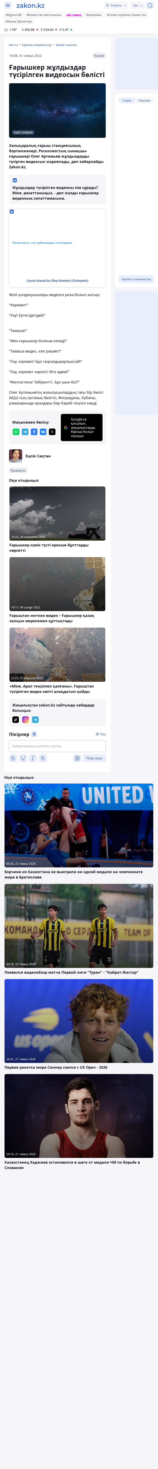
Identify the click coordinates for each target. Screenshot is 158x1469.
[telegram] (25, 432)
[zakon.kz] (30, 5)
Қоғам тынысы (66, 45)
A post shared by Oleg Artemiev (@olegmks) (57, 280)
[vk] (43, 432)
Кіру (103, 734)
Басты (13, 45)
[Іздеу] (150, 5)
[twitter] (52, 432)
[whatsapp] (16, 432)
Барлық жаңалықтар (37, 45)
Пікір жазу (94, 758)
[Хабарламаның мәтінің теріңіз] (57, 746)
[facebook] (34, 432)
